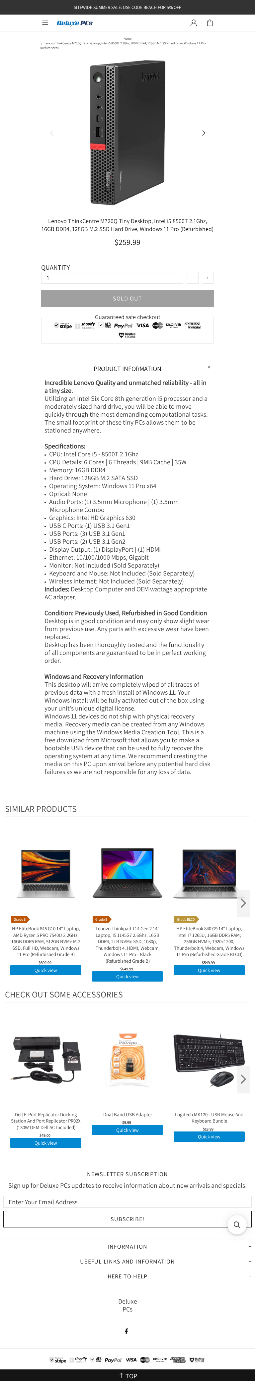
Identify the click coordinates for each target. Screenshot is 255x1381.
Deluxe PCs (75, 23)
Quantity (55, 267)
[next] (243, 903)
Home (127, 38)
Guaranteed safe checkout (127, 317)
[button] (237, 1224)
